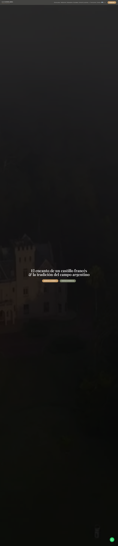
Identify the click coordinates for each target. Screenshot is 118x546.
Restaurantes (70, 2)
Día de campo (57, 2)
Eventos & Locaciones (83, 2)
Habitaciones (63, 2)
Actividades (75, 2)
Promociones (93, 2)
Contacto (99, 2)
